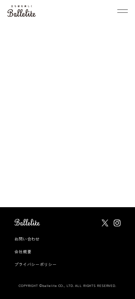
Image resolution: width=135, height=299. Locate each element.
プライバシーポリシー (35, 264)
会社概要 (22, 251)
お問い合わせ (27, 238)
